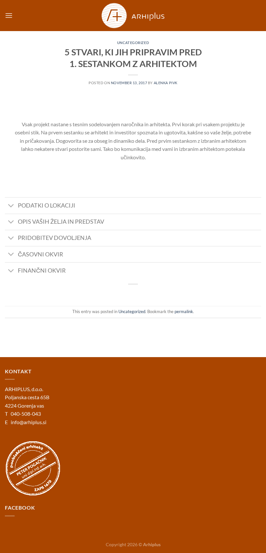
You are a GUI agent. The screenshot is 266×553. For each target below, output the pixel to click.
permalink (184, 311)
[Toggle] (11, 206)
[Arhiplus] (133, 15)
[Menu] (9, 15)
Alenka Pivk (165, 83)
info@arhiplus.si (28, 422)
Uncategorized (133, 42)
